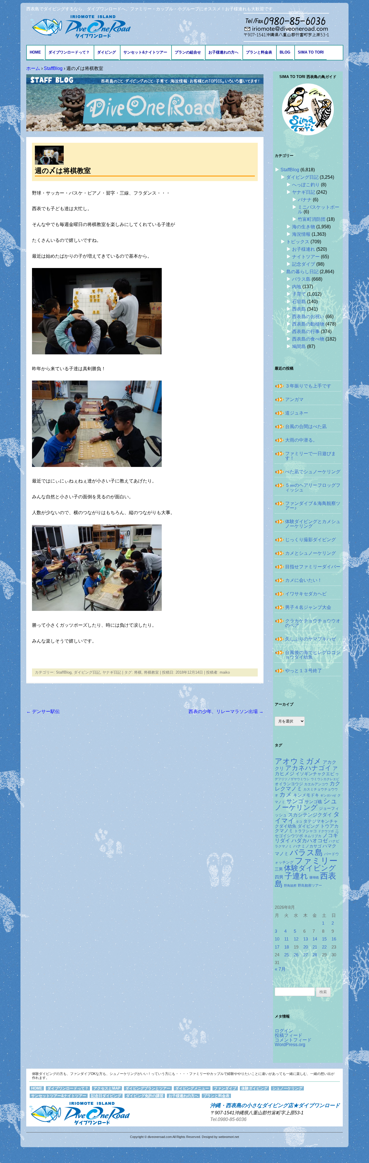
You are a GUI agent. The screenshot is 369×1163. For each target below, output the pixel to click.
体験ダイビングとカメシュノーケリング (312, 524)
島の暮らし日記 (302, 271)
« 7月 (280, 969)
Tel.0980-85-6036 (228, 1119)
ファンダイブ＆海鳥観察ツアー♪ (312, 505)
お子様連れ (303, 249)
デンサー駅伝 (43, 711)
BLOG (285, 52)
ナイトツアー (306, 256)
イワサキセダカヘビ (306, 593)
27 (305, 955)
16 (334, 939)
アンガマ (294, 399)
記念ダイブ (303, 264)
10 (277, 939)
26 (296, 955)
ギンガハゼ (328, 795)
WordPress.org (290, 1044)
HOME (35, 52)
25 (286, 955)
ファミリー (316, 860)
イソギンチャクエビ (314, 773)
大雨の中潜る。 (301, 440)
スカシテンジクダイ (310, 815)
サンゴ (295, 801)
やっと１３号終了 (303, 670)
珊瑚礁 (314, 877)
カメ (285, 794)
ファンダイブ (225, 1088)
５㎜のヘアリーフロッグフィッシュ (312, 487)
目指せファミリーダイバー (312, 566)
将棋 (138, 672)
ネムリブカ (312, 836)
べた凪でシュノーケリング (312, 471)
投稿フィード (288, 1035)
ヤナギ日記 (111, 672)
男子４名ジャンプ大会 (308, 607)
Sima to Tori (311, 52)
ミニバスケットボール (318, 209)
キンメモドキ (306, 795)
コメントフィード (293, 1039)
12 (296, 939)
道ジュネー (296, 413)
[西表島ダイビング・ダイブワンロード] (79, 26)
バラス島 (301, 279)
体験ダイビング (310, 868)
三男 (279, 869)
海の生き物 (303, 226)
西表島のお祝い (308, 316)
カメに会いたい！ (303, 580)
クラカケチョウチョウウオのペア (312, 623)
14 (314, 939)
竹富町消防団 (311, 219)
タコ (299, 821)
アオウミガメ (298, 761)
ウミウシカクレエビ (325, 779)
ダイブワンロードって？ (69, 52)
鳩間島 (299, 346)
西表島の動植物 (308, 324)
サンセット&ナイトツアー (145, 52)
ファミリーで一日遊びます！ (310, 456)
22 (324, 947)
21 (314, 947)
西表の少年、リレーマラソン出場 (226, 711)
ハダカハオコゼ (309, 840)
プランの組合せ (188, 52)
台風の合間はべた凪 (306, 426)
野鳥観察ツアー (310, 885)
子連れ (296, 875)
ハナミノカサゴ (307, 846)
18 (286, 947)
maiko (225, 672)
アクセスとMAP (107, 1088)
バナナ (305, 199)
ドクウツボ (326, 831)
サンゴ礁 (313, 801)
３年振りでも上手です (308, 385)
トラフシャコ (305, 831)
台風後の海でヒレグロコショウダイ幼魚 (312, 655)
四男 (279, 877)
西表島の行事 (306, 331)
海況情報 (301, 234)
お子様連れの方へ (223, 52)
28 (314, 955)
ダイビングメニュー (192, 1088)
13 (305, 939)
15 (324, 939)
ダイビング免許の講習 (144, 1096)
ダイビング (106, 52)
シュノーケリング (306, 804)
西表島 (299, 309)
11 (286, 939)
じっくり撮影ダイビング (310, 539)
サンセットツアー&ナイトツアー (58, 1096)
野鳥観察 (290, 885)
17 (277, 947)
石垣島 (299, 301)
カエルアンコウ (316, 784)
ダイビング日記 (87, 672)
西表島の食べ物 (308, 339)
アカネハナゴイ (308, 767)
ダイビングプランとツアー (147, 1088)
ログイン (284, 1030)
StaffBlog (63, 672)
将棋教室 (151, 672)
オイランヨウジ (289, 784)
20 (305, 947)
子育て (299, 294)
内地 (296, 286)
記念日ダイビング (106, 1096)
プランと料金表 (259, 52)
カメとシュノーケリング (310, 553)
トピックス (297, 241)
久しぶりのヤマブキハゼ (310, 638)
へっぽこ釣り (306, 184)
